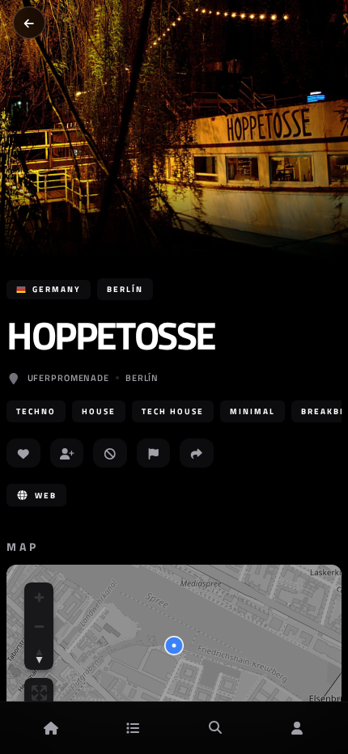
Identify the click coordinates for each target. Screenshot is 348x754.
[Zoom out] (38, 626)
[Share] (197, 453)
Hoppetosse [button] (110, 335)
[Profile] (297, 728)
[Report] (154, 453)
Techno (36, 411)
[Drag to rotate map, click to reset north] (38, 655)
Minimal (252, 411)
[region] (174, 645)
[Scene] (133, 728)
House (99, 411)
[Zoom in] (38, 597)
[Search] (215, 728)
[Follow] (67, 453)
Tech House (173, 411)
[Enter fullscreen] (38, 692)
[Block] (110, 453)
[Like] (23, 453)
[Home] (51, 728)
